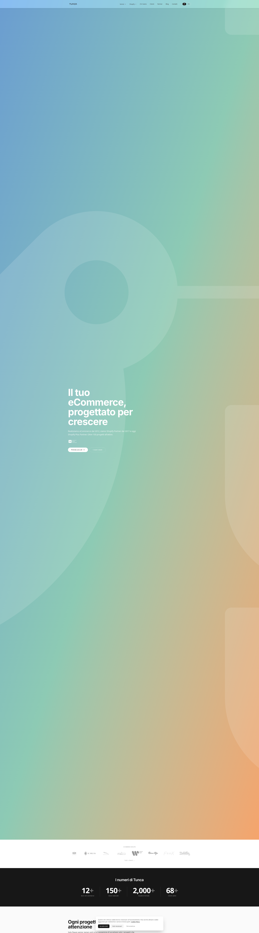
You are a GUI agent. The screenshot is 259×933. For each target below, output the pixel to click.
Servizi (122, 4)
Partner (159, 4)
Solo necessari (117, 926)
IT (184, 4)
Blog (167, 4)
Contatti (174, 4)
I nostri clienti (97, 450)
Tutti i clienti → (129, 860)
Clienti (152, 4)
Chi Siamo (143, 4)
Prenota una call (76, 450)
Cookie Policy (135, 922)
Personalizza (130, 926)
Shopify (132, 4)
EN (188, 4)
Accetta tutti (104, 926)
